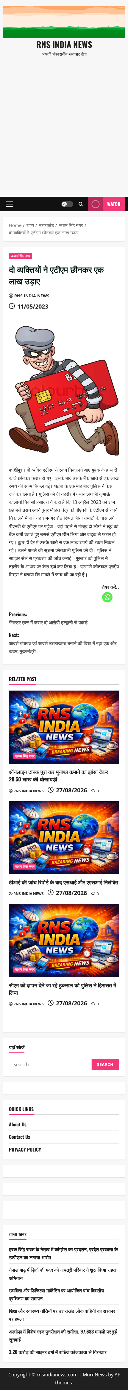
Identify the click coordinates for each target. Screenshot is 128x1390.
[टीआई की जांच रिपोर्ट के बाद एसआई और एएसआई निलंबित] (64, 837)
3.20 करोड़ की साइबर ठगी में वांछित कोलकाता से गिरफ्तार (58, 1351)
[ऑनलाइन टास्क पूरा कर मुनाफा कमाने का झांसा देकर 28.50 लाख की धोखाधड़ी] (64, 727)
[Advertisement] (64, 124)
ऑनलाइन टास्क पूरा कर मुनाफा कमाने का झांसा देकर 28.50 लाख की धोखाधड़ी (58, 775)
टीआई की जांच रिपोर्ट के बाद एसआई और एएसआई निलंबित (63, 882)
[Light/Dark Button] (67, 204)
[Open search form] (81, 204)
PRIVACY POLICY (25, 1149)
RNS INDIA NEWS (64, 44)
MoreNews (95, 1374)
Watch (114, 203)
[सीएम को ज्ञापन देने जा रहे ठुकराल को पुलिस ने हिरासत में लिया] (64, 940)
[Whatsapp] (107, 597)
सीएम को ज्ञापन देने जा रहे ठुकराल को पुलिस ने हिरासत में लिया (62, 988)
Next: (63, 642)
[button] (9, 204)
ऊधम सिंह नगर (20, 255)
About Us (17, 1124)
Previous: (48, 618)
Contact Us (19, 1136)
